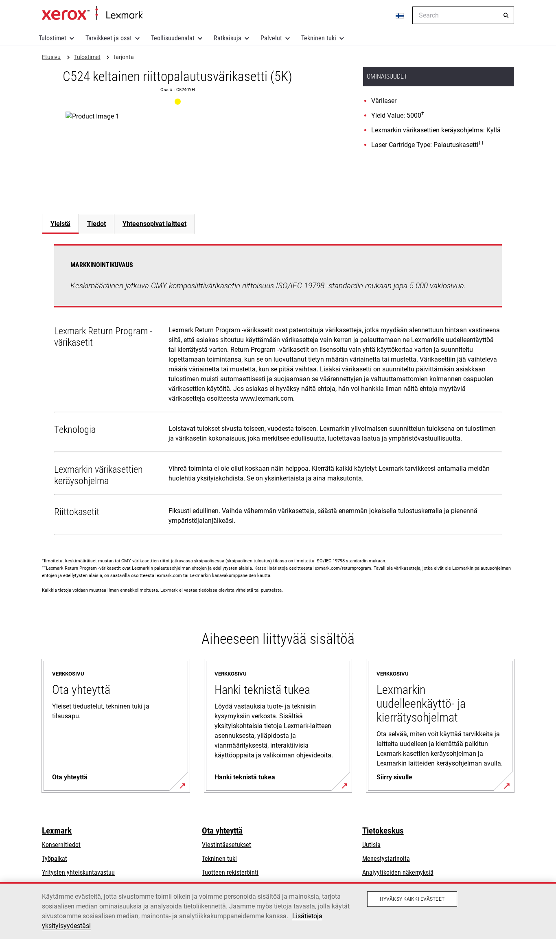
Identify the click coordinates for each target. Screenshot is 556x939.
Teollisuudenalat (173, 38)
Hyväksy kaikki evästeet (412, 899)
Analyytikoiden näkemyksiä (397, 872)
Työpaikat (54, 858)
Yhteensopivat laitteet (154, 224)
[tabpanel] (278, 391)
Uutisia (371, 845)
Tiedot (96, 224)
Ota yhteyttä (222, 831)
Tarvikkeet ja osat (108, 38)
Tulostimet (52, 38)
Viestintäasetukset (226, 845)
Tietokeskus (383, 831)
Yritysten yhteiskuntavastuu (78, 872)
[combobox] (463, 15)
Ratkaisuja (227, 38)
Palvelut (271, 38)
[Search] (506, 15)
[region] (278, 910)
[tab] (60, 224)
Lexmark (57, 831)
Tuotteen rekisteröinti (230, 872)
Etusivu (92, 13)
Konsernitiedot (61, 845)
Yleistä (60, 224)
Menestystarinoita (386, 858)
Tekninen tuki (318, 38)
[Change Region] (400, 15)
